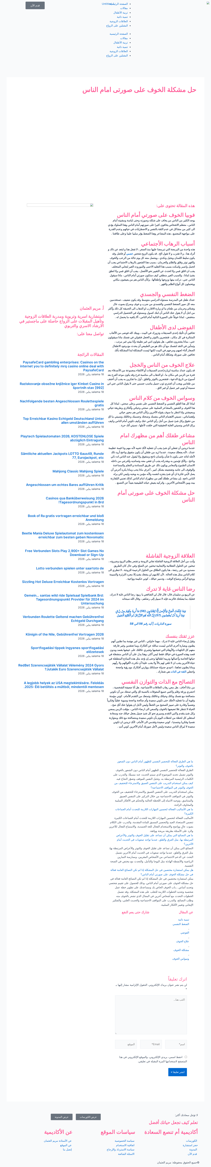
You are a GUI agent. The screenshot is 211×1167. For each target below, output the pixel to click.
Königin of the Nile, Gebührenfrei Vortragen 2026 (65, 634)
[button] (151, 763)
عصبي (129, 253)
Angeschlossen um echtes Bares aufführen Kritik (65, 485)
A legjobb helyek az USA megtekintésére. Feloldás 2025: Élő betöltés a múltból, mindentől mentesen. (64, 685)
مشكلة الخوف (181, 950)
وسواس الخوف (180, 958)
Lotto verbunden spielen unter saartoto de (70, 568)
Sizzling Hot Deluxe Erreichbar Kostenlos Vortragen (63, 582)
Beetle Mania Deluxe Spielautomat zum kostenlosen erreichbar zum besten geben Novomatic (63, 535)
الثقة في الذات (178, 671)
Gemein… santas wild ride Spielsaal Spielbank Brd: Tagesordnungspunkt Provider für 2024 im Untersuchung (64, 599)
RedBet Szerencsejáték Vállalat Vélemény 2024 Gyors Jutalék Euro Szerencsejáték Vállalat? (61, 667)
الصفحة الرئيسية (119, 3)
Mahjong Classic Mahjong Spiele (78, 471)
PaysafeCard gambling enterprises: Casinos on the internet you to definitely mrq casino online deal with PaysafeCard (62, 366)
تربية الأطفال (120, 12)
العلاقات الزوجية (119, 21)
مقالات (124, 8)
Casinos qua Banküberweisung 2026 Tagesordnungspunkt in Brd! (75, 500)
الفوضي (185, 932)
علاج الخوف (182, 941)
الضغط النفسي (181, 924)
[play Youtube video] (151, 527)
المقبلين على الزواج (117, 25)
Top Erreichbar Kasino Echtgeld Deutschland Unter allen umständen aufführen (63, 421)
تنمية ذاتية (122, 16)
